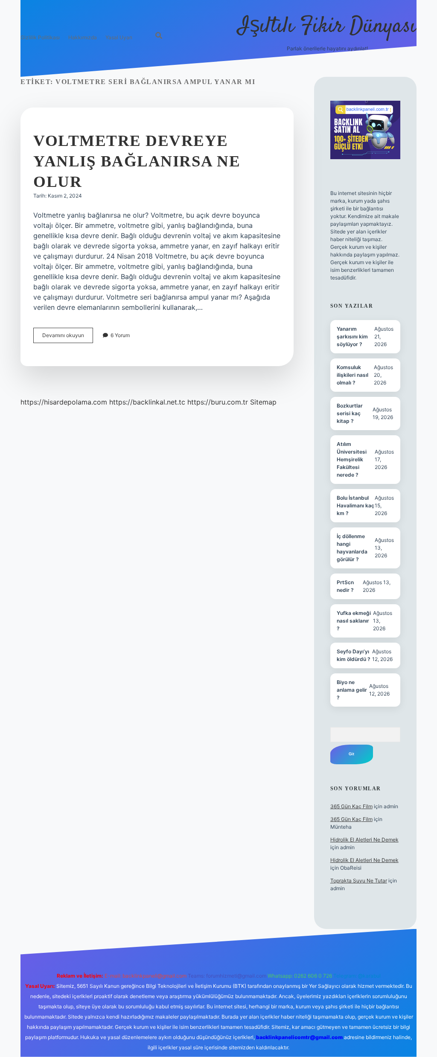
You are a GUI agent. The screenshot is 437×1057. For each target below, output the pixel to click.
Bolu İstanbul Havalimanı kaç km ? (355, 505)
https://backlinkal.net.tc (147, 402)
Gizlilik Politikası (40, 37)
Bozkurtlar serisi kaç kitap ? (350, 413)
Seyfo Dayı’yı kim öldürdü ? (353, 655)
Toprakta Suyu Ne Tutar (358, 880)
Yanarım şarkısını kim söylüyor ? (352, 336)
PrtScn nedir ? (345, 586)
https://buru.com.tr (217, 402)
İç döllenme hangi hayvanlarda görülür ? (352, 547)
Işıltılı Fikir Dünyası (327, 26)
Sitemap (263, 402)
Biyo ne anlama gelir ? (352, 690)
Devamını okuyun (67, 337)
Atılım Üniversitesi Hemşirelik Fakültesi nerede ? (352, 459)
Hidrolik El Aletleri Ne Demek (364, 839)
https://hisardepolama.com (63, 402)
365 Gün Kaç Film (351, 806)
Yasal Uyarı (118, 37)
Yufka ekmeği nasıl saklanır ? (354, 621)
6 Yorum (120, 335)
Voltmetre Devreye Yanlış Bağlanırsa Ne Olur (136, 161)
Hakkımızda (82, 37)
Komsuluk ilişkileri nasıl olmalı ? (352, 375)
